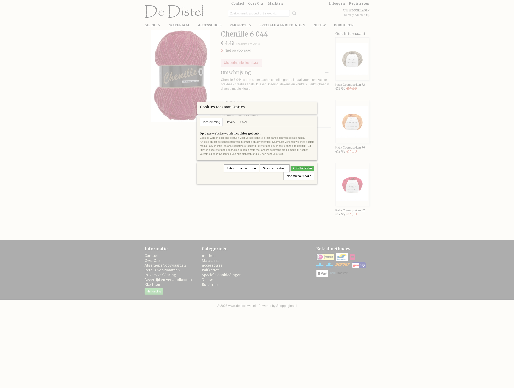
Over (243, 122)
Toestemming (211, 122)
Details (230, 122)
